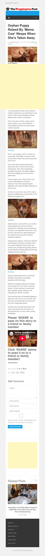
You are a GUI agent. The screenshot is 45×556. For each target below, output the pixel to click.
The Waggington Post (27, 550)
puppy (22, 372)
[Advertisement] (22, 86)
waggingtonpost (14, 42)
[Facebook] (34, 17)
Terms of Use (11, 543)
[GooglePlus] (21, 369)
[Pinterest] (23, 369)
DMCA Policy (11, 536)
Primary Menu (12, 3)
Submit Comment (15, 426)
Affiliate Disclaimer (13, 526)
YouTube (11, 150)
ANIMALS (34, 42)
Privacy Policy (12, 540)
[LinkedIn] (25, 369)
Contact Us (11, 529)
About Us (10, 523)
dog (17, 372)
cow (13, 372)
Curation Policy (12, 533)
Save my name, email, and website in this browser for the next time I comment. (22, 421)
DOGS (10, 44)
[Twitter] (36, 17)
